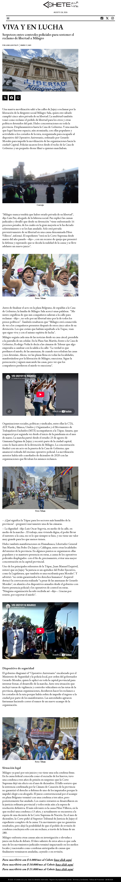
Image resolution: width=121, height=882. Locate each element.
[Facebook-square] (102, 18)
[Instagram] (112, 18)
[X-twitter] (107, 18)
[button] (8, 18)
